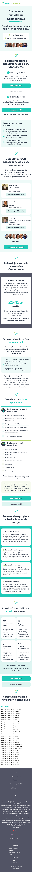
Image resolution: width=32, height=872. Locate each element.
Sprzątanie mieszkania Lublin (9, 728)
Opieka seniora (16, 835)
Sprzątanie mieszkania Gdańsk (10, 721)
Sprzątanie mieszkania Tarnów (10, 760)
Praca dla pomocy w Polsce (14, 853)
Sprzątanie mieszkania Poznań (10, 715)
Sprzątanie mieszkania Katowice (10, 724)
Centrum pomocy (13, 787)
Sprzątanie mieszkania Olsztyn (10, 734)
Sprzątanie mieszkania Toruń (9, 730)
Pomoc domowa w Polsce (14, 849)
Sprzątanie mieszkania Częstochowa (11, 746)
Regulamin (16, 780)
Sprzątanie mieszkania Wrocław (10, 713)
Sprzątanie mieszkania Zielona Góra (11, 748)
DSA (16, 795)
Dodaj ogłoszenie (16, 86)
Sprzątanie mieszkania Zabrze (10, 754)
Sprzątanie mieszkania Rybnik (10, 758)
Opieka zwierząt (16, 839)
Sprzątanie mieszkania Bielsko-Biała (11, 744)
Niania (16, 831)
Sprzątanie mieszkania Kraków (10, 711)
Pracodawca (16, 857)
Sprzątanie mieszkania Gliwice (10, 752)
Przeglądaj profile (16, 110)
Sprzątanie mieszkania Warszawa (11, 709)
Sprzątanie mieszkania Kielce (9, 750)
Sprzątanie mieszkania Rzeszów (10, 736)
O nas (16, 791)
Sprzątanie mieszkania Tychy (9, 762)
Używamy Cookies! (16, 776)
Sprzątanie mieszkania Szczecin (10, 717)
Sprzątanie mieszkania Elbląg (9, 756)
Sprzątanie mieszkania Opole (9, 740)
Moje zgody (16, 772)
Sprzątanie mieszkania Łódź (9, 719)
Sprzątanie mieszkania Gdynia (10, 738)
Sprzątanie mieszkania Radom (10, 742)
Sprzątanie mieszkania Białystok (10, 732)
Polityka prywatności (16, 784)
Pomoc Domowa (14, 861)
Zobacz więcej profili (16, 247)
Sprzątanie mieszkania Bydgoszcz (11, 726)
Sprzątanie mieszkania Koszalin (10, 764)
